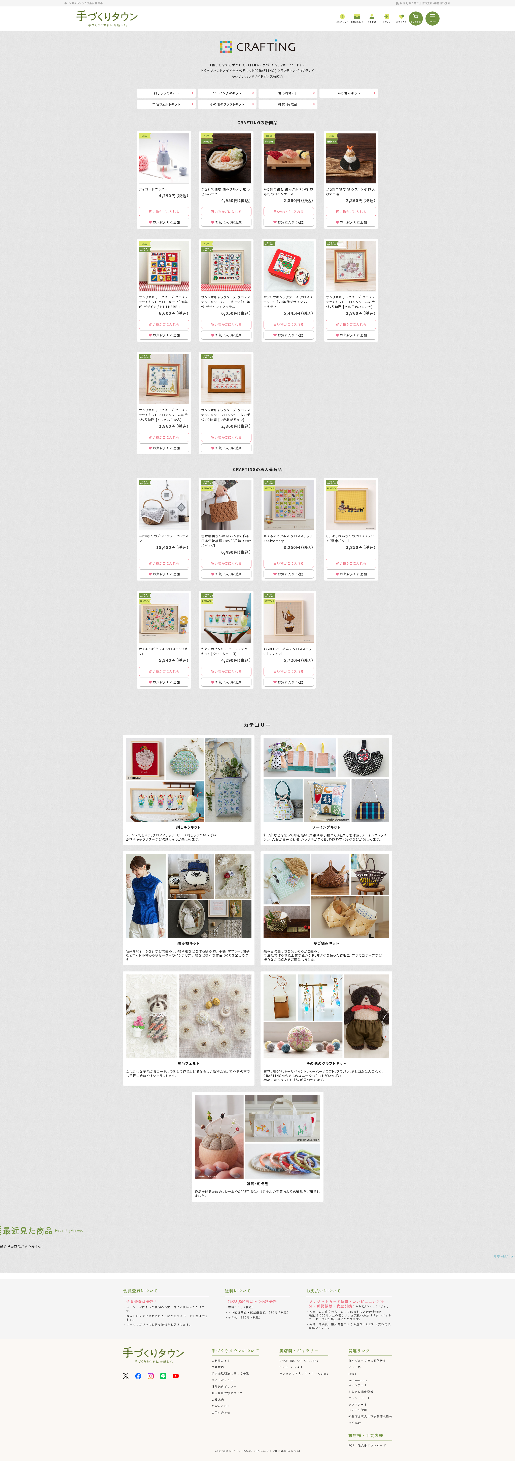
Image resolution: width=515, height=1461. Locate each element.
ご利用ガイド (221, 1361)
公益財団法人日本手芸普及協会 (370, 1416)
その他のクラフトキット (227, 104)
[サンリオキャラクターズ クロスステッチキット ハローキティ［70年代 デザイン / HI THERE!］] (164, 266)
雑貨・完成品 (288, 104)
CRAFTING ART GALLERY (299, 1361)
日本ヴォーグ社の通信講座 (367, 1361)
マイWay (354, 1423)
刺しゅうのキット (166, 93)
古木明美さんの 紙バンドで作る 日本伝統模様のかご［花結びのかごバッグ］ (226, 540)
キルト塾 (354, 1367)
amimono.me (358, 1380)
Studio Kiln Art (290, 1367)
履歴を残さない (504, 1256)
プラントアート (359, 1398)
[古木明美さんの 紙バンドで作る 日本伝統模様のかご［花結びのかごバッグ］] (226, 505)
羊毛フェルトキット (166, 104)
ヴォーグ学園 (357, 1410)
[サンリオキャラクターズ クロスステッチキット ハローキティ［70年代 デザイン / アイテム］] (226, 266)
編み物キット (288, 93)
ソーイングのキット (227, 93)
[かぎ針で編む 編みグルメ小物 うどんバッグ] (226, 158)
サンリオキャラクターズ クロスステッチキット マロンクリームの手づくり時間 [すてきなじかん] (163, 414)
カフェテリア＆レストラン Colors (303, 1373)
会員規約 (218, 1367)
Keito (352, 1373)
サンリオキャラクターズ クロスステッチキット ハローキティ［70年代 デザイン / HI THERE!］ (163, 301)
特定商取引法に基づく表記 (230, 1373)
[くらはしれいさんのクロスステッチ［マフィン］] (289, 618)
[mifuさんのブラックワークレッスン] (164, 505)
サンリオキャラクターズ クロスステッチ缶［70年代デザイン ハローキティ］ (288, 301)
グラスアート (357, 1404)
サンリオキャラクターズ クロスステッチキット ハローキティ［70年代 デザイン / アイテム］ (225, 301)
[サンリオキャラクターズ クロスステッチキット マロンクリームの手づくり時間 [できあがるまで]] (226, 379)
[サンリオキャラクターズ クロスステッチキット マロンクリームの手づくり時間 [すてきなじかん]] (164, 379)
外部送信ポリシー (224, 1387)
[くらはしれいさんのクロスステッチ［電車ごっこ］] (351, 505)
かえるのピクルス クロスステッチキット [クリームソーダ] (226, 651)
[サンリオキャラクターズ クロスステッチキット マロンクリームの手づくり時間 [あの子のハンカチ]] (351, 266)
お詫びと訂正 (221, 1406)
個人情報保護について (227, 1393)
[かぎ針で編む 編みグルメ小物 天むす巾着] (351, 158)
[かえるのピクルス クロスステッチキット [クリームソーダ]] (226, 618)
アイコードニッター (153, 189)
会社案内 (218, 1399)
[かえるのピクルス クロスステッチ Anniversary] (289, 505)
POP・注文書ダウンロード (367, 1445)
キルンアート (357, 1385)
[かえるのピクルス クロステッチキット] (164, 618)
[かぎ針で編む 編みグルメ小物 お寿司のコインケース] (289, 158)
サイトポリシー (223, 1380)
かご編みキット (349, 93)
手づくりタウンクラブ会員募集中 (83, 3)
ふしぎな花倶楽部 (361, 1392)
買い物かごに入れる (164, 211)
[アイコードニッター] (164, 158)
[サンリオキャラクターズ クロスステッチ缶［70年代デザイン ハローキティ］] (289, 266)
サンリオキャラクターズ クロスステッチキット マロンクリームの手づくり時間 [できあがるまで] (225, 414)
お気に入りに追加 (166, 222)
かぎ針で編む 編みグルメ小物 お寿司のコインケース (288, 191)
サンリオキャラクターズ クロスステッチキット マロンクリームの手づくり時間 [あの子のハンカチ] (350, 301)
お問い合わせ (221, 1412)
